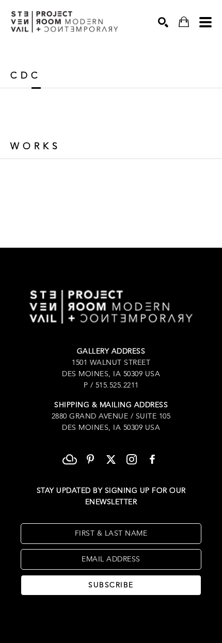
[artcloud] (70, 459)
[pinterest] (90, 459)
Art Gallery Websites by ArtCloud (141, 619)
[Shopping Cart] (184, 22)
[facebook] (152, 459)
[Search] (163, 22)
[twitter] (111, 459)
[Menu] (205, 22)
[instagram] (131, 459)
